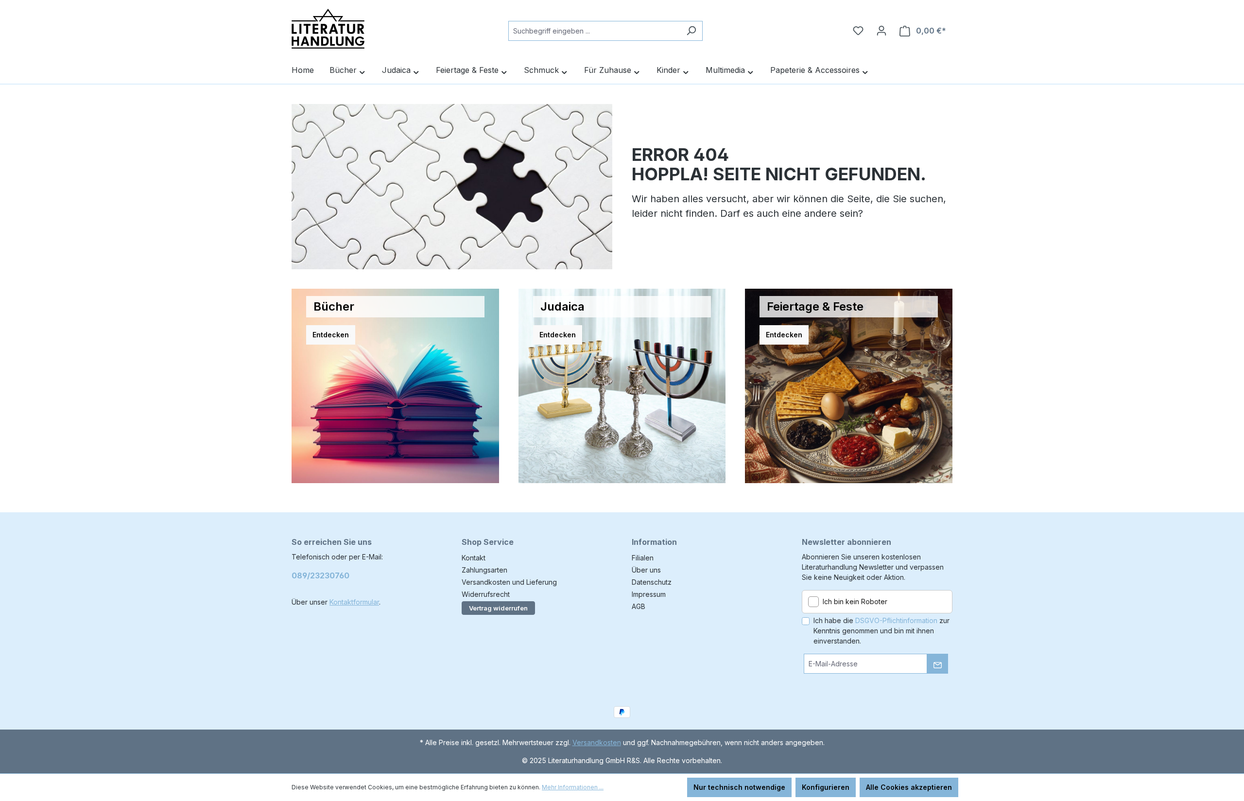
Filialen (643, 558)
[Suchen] (691, 31)
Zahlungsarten (484, 570)
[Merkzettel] (858, 30)
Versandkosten (596, 742)
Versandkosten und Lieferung (509, 582)
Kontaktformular (354, 602)
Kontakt (473, 558)
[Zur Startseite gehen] (328, 29)
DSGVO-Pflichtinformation (896, 620)
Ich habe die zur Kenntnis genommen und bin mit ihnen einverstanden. (881, 630)
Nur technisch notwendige (739, 787)
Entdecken (330, 335)
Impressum (649, 594)
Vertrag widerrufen (498, 608)
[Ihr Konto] (881, 30)
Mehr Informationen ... (573, 787)
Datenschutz (652, 582)
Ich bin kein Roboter (855, 601)
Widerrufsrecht (486, 594)
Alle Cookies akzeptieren (909, 787)
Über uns (646, 570)
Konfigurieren (825, 787)
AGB (638, 606)
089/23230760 (320, 575)
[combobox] (594, 31)
